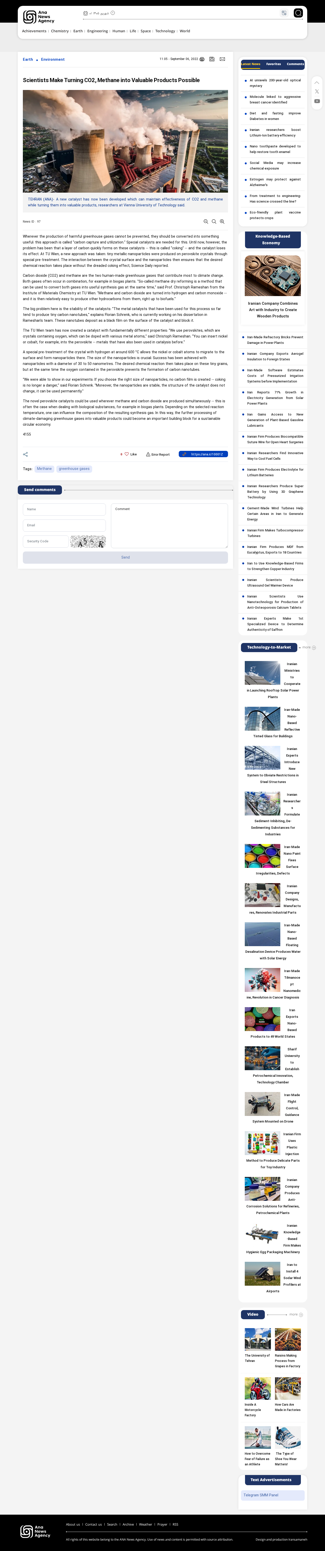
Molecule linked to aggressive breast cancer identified (275, 100)
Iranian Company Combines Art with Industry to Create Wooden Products (273, 310)
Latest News (250, 64)
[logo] (44, 17)
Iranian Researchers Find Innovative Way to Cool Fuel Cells (275, 456)
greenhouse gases (74, 469)
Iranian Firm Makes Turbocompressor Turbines (275, 533)
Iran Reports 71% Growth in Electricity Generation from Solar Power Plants (275, 398)
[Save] (212, 59)
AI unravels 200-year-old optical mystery (275, 83)
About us (73, 1524)
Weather (145, 1524)
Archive (128, 1524)
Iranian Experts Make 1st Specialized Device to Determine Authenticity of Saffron (275, 624)
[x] (317, 91)
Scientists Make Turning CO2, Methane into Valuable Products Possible (111, 80)
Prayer (162, 1524)
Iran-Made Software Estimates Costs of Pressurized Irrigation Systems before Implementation (275, 376)
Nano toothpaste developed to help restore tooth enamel (275, 149)
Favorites (273, 64)
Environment (53, 60)
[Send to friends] (222, 59)
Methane (44, 469)
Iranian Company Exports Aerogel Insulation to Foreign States (275, 356)
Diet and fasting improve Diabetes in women (275, 116)
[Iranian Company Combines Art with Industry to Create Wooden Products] (273, 275)
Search (112, 1524)
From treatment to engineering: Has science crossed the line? (275, 199)
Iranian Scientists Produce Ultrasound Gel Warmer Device (275, 583)
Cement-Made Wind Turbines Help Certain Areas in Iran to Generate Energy (275, 514)
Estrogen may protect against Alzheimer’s (275, 182)
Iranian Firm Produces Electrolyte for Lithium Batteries (275, 472)
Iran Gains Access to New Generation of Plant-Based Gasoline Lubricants (275, 420)
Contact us (93, 1524)
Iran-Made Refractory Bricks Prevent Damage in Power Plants (275, 340)
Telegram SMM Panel (260, 1495)
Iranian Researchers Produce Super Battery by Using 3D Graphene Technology (275, 492)
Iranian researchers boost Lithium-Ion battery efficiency (275, 133)
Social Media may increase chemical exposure (275, 166)
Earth (28, 60)
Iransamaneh (297, 1539)
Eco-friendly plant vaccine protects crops (275, 215)
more (306, 647)
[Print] (202, 59)
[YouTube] (317, 101)
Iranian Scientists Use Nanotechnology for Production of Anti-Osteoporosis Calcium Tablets (275, 602)
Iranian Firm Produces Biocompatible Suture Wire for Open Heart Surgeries (275, 439)
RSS (175, 1524)
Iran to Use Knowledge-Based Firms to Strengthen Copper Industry (275, 566)
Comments (295, 64)
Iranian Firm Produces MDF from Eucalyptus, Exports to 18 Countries (275, 550)
